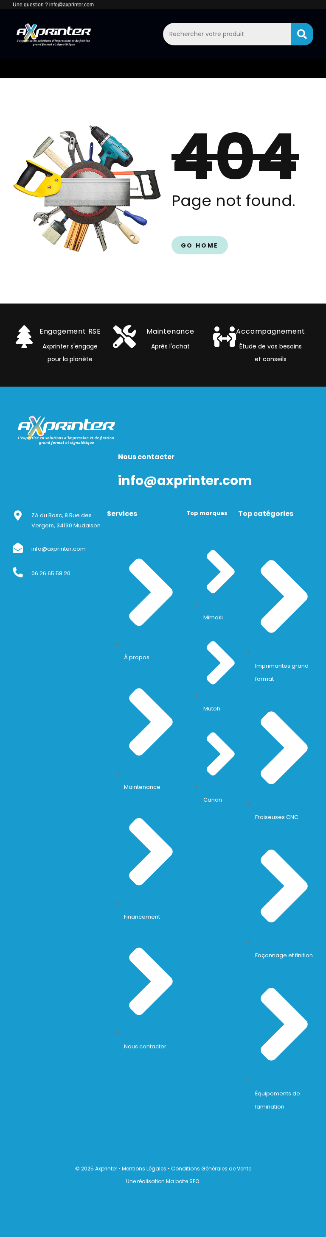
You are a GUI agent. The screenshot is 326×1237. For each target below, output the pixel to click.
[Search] (302, 34)
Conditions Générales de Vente (211, 1168)
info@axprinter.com (58, 549)
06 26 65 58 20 (50, 573)
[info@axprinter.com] (18, 548)
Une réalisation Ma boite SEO (162, 1181)
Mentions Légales (144, 1168)
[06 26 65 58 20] (18, 572)
